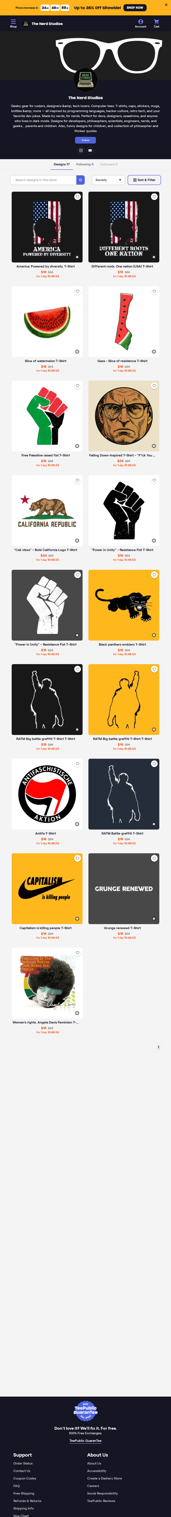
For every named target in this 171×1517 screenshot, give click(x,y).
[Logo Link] (26, 23)
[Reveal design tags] (77, 257)
